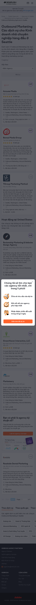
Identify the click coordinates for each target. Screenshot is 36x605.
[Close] (32, 281)
